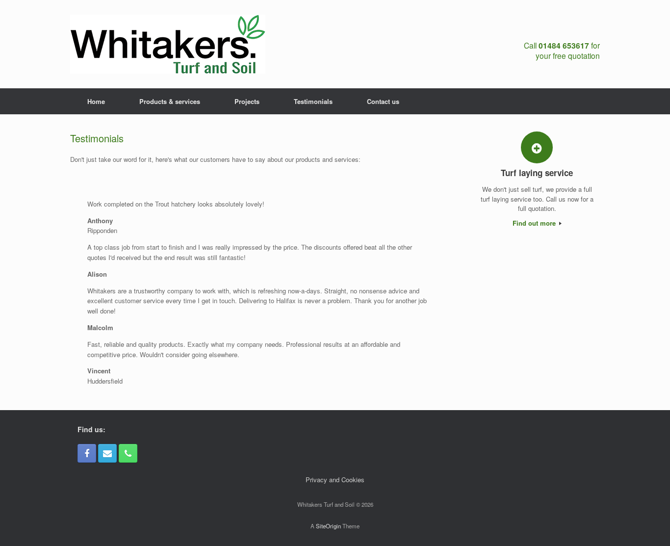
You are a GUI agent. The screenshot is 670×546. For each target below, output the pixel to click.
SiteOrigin (328, 526)
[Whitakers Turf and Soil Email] (107, 453)
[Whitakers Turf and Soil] (167, 44)
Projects (246, 101)
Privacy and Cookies (335, 479)
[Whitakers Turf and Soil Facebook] (86, 453)
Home (96, 101)
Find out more (535, 223)
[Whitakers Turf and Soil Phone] (128, 453)
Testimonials (313, 101)
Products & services (169, 101)
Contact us (383, 101)
